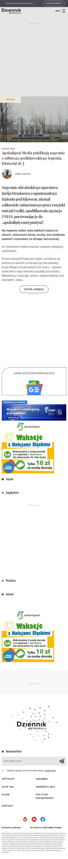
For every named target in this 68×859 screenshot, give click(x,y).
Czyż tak (8, 787)
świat (9, 594)
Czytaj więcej (50, 771)
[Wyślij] (61, 761)
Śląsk (6, 795)
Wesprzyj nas (45, 787)
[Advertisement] (34, 60)
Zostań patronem (54, 3)
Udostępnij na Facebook (14, 402)
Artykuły (10, 99)
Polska (10, 580)
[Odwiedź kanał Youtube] (34, 819)
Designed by (8, 828)
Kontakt (7, 806)
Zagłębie (41, 779)
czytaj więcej (34, 289)
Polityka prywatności (45, 796)
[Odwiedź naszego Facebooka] (42, 819)
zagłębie (12, 492)
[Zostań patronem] (25, 819)
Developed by (36, 828)
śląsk (9, 479)
